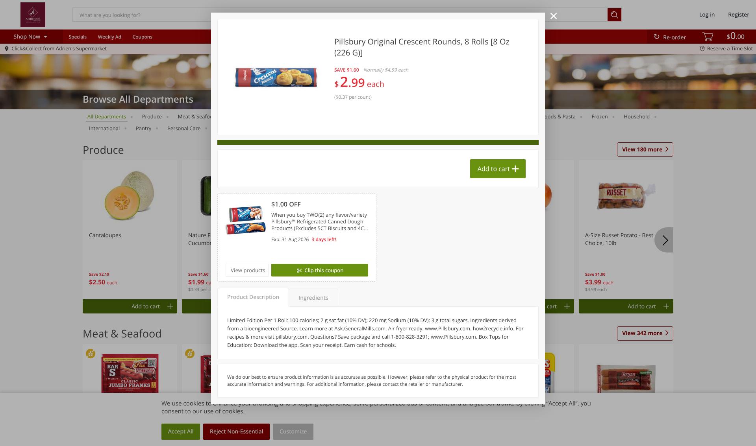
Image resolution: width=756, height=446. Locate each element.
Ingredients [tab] (313, 298)
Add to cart (494, 168)
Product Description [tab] (253, 297)
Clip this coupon (323, 270)
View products (248, 270)
